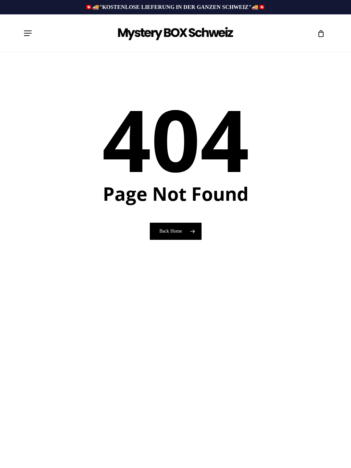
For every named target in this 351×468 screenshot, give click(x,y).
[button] (28, 33)
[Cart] (318, 33)
